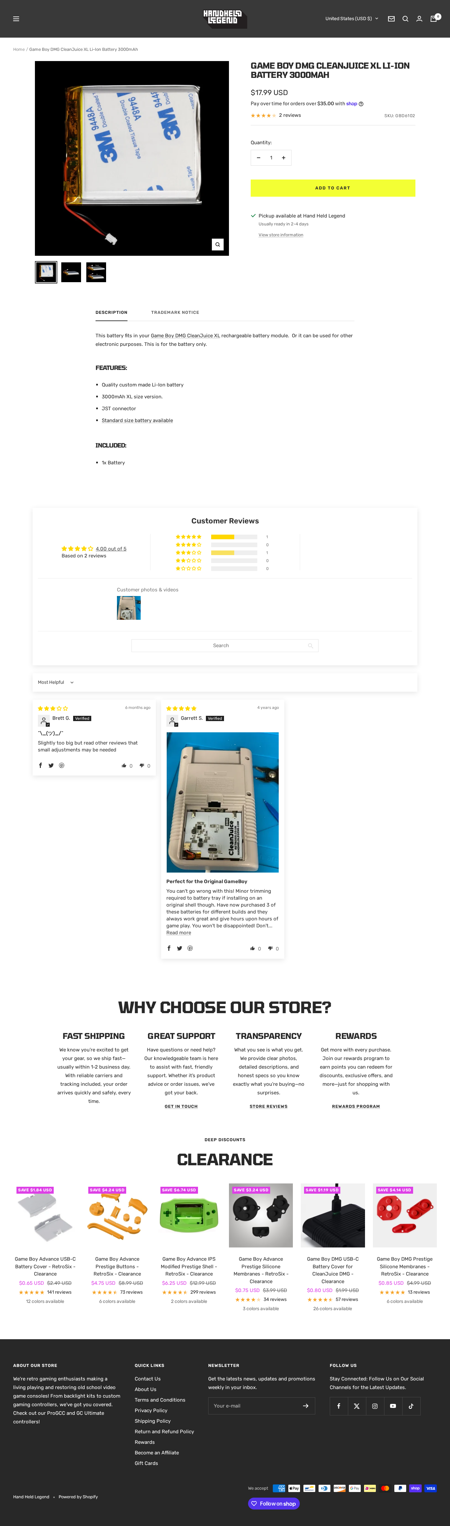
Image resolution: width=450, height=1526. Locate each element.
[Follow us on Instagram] (375, 1406)
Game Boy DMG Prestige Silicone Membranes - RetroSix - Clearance (405, 1266)
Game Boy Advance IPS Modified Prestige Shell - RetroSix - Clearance (189, 1266)
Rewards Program (356, 1106)
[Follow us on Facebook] (339, 1406)
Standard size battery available (137, 420)
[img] (53, 709)
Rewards (145, 1442)
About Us (145, 1389)
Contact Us (148, 1379)
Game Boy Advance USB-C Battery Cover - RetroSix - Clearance (45, 1266)
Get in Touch (181, 1106)
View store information (281, 234)
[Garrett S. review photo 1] (222, 802)
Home (19, 49)
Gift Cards (146, 1463)
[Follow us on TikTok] (411, 1406)
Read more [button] (178, 933)
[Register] (306, 1406)
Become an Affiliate (157, 1453)
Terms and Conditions (160, 1400)
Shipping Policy (153, 1421)
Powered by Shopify (78, 1496)
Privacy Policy (151, 1410)
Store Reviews (269, 1106)
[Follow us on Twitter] (357, 1406)
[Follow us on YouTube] (393, 1406)
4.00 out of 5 (111, 549)
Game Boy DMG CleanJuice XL (185, 336)
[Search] (405, 19)
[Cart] (433, 19)
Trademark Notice (175, 312)
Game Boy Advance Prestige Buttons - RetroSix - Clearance (117, 1266)
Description (111, 312)
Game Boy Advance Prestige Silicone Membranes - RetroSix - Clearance (261, 1270)
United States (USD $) (348, 18)
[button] (189, 537)
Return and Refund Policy (164, 1432)
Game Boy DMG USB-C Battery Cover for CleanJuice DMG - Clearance (333, 1270)
